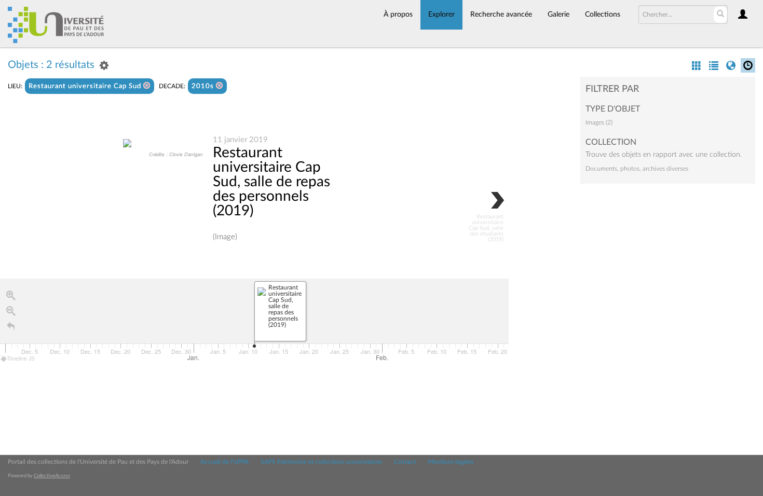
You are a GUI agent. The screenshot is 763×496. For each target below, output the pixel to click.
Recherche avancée (501, 14)
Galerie (558, 14)
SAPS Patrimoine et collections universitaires (321, 462)
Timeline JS (21, 358)
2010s (204, 86)
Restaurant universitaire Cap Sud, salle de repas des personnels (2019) (271, 181)
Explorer (441, 14)
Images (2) (598, 122)
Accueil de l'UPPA (224, 462)
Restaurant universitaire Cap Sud (86, 86)
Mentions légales (450, 462)
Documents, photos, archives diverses (636, 169)
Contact (405, 462)
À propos (398, 14)
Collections (602, 14)
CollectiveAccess (52, 475)
